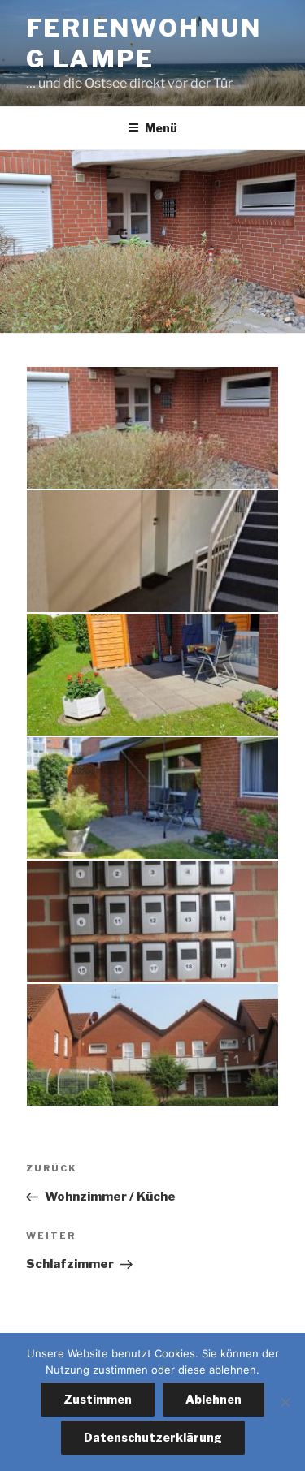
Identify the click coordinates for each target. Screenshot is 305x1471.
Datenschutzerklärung (153, 1437)
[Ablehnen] (285, 1402)
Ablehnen (213, 1399)
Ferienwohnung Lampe (144, 43)
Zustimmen (97, 1399)
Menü (161, 128)
